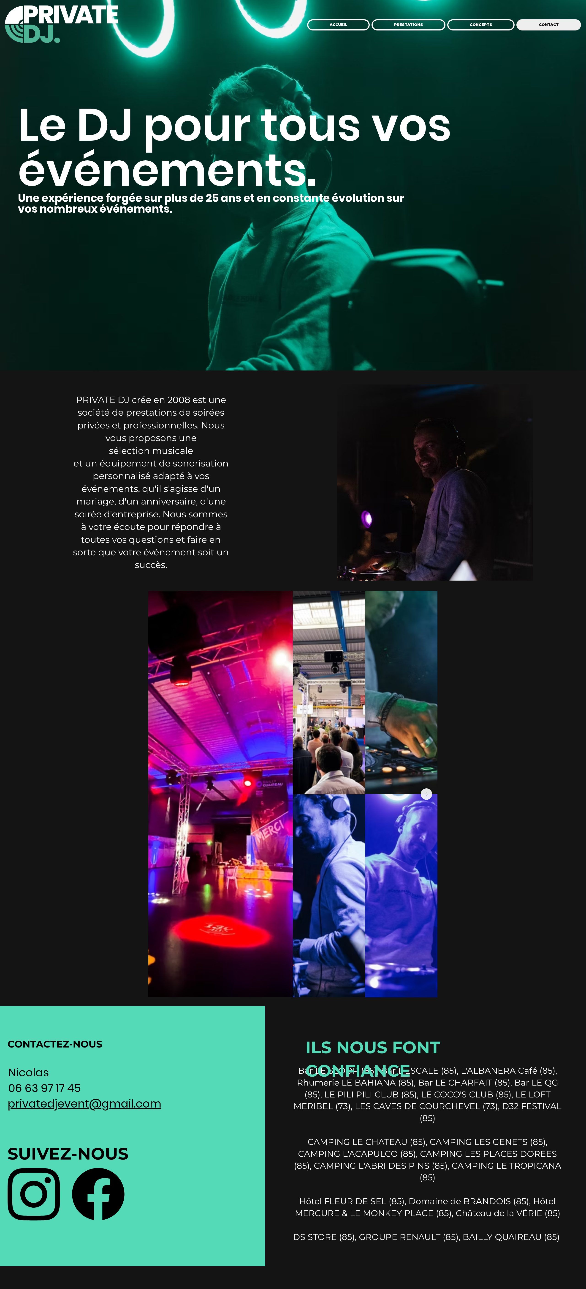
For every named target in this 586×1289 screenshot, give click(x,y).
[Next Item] (426, 794)
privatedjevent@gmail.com (84, 1103)
